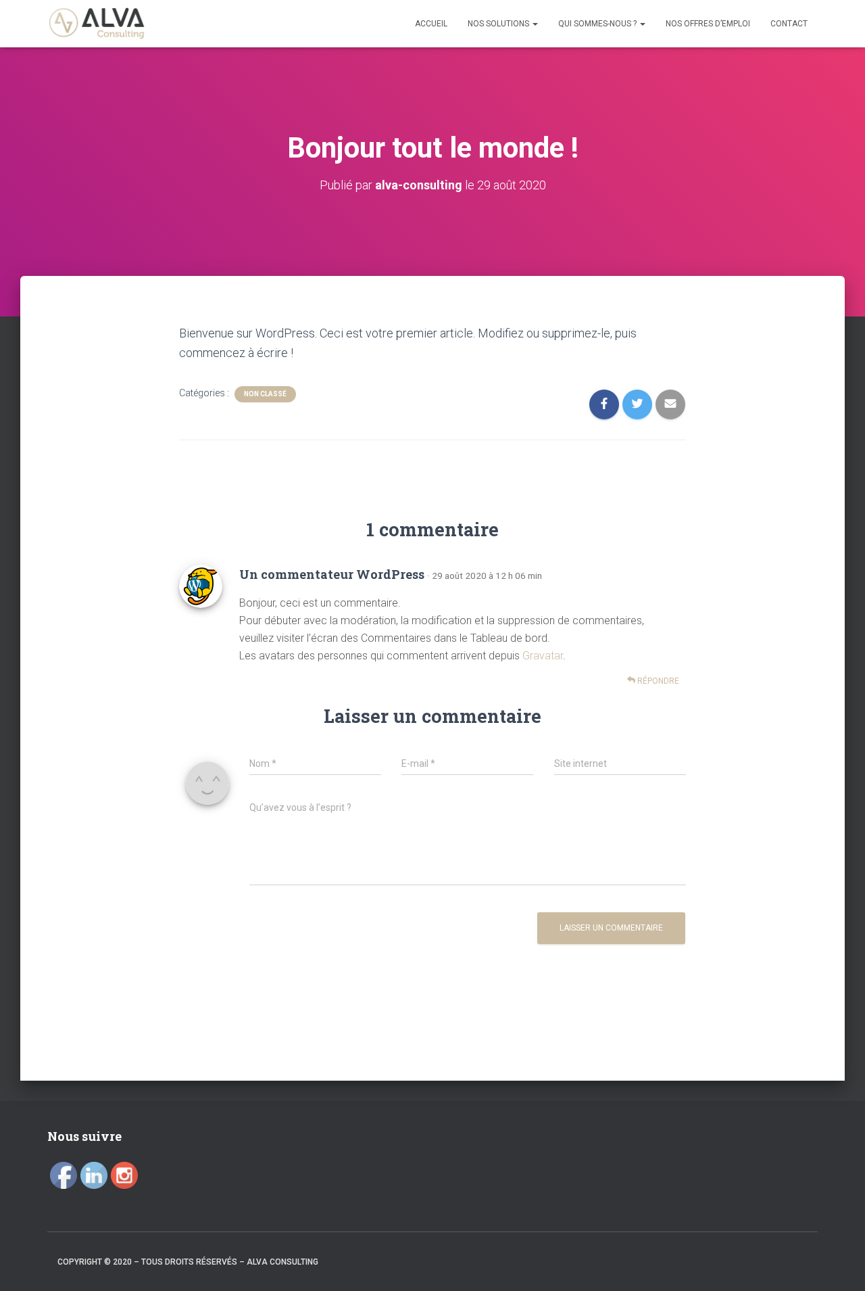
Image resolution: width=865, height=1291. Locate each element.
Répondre (657, 681)
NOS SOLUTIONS (499, 23)
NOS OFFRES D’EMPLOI (708, 23)
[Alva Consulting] (96, 24)
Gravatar (542, 655)
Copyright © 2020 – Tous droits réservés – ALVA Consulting (187, 1262)
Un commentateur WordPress (331, 574)
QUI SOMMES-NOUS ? (598, 23)
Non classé (265, 394)
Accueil (431, 23)
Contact (789, 23)
